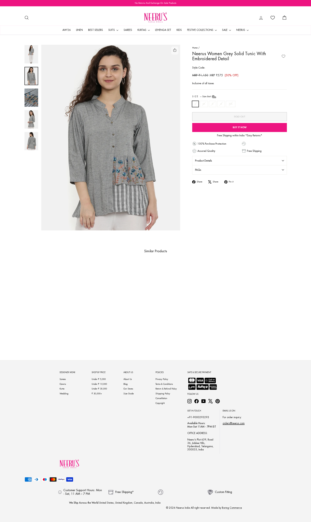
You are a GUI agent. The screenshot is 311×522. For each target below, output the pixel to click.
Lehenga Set (163, 30)
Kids (179, 30)
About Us (127, 379)
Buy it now (240, 127)
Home (195, 48)
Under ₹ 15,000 (99, 384)
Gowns (63, 384)
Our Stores (128, 389)
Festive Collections (200, 30)
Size (201, 97)
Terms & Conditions (164, 384)
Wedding (64, 394)
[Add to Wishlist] (283, 56)
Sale (225, 30)
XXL (231, 104)
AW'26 (66, 30)
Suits (112, 30)
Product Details (203, 160)
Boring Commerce (232, 507)
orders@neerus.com (234, 423)
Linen (79, 30)
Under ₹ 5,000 (99, 379)
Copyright (160, 403)
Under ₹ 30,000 (99, 389)
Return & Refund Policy (166, 389)
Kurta (62, 389)
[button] (49, 337)
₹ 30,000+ (97, 394)
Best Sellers (95, 30)
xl (221, 104)
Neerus (241, 30)
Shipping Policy (163, 394)
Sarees (128, 30)
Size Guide (128, 394)
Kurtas (142, 30)
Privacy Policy (162, 379)
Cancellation (161, 398)
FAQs (198, 170)
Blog (125, 384)
